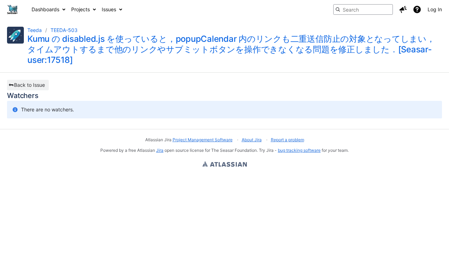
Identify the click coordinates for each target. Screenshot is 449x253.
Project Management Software (203, 139)
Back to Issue (29, 85)
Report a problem (287, 139)
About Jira (252, 139)
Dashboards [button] (45, 9)
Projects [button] (80, 9)
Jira (159, 150)
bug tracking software (299, 150)
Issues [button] (109, 9)
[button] (403, 9)
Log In (435, 9)
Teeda (34, 30)
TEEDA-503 (64, 30)
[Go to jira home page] (12, 9)
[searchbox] (363, 9)
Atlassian (224, 164)
